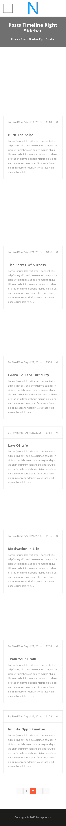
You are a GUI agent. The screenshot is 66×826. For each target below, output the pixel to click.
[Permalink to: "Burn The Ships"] (33, 90)
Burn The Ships (21, 135)
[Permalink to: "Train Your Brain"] (33, 624)
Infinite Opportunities (27, 729)
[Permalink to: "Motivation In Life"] (33, 517)
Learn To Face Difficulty (28, 375)
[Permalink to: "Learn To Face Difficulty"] (33, 341)
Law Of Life (18, 445)
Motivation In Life (23, 548)
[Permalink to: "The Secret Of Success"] (33, 220)
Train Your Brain (22, 659)
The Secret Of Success (27, 265)
